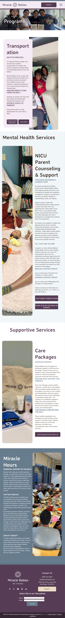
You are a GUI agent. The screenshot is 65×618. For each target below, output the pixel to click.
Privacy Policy (52, 614)
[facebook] (10, 589)
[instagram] (22, 589)
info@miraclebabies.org (47, 579)
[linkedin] (26, 589)
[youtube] (18, 589)
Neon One (44, 614)
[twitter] (14, 589)
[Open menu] (61, 4)
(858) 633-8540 (47, 577)
